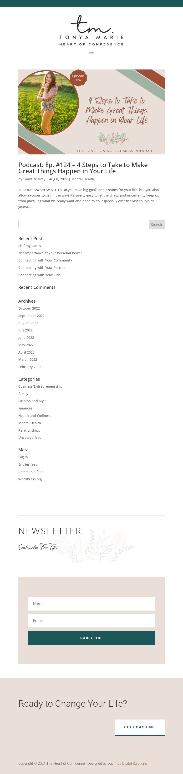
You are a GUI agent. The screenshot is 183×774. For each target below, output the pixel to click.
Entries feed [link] (28, 464)
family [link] (23, 393)
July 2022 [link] (25, 330)
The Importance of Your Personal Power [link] (50, 253)
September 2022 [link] (31, 315)
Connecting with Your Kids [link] (39, 275)
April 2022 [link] (26, 352)
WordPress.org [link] (30, 479)
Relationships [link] (29, 430)
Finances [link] (25, 408)
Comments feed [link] (31, 471)
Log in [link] (23, 457)
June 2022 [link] (26, 337)
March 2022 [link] (27, 359)
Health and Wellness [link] (34, 415)
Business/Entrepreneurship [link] (40, 386)
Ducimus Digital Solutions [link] (127, 763)
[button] (91, 52)
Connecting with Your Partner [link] (42, 267)
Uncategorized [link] (29, 437)
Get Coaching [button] (139, 727)
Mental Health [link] (82, 179)
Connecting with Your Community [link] (45, 260)
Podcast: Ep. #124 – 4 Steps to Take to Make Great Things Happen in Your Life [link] (83, 167)
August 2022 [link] (28, 322)
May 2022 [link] (26, 345)
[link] (91, 111)
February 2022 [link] (29, 367)
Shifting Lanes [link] (29, 245)
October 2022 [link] (29, 308)
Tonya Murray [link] (34, 179)
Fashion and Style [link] (32, 401)
